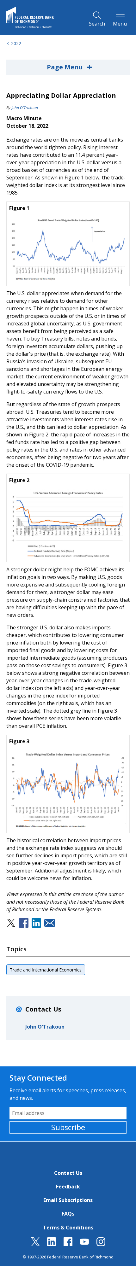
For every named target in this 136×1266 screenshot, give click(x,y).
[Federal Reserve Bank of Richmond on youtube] (84, 1244)
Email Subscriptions (68, 1200)
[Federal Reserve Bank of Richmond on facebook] (68, 1244)
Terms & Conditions (68, 1227)
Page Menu (69, 67)
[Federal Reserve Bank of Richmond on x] (35, 1244)
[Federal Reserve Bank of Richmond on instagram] (100, 1244)
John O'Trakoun (24, 107)
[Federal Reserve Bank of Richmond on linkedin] (51, 1244)
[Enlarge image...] (68, 249)
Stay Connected (38, 1077)
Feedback (68, 1186)
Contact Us (68, 1173)
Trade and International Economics (46, 970)
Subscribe (68, 1127)
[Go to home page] (30, 17)
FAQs (68, 1213)
